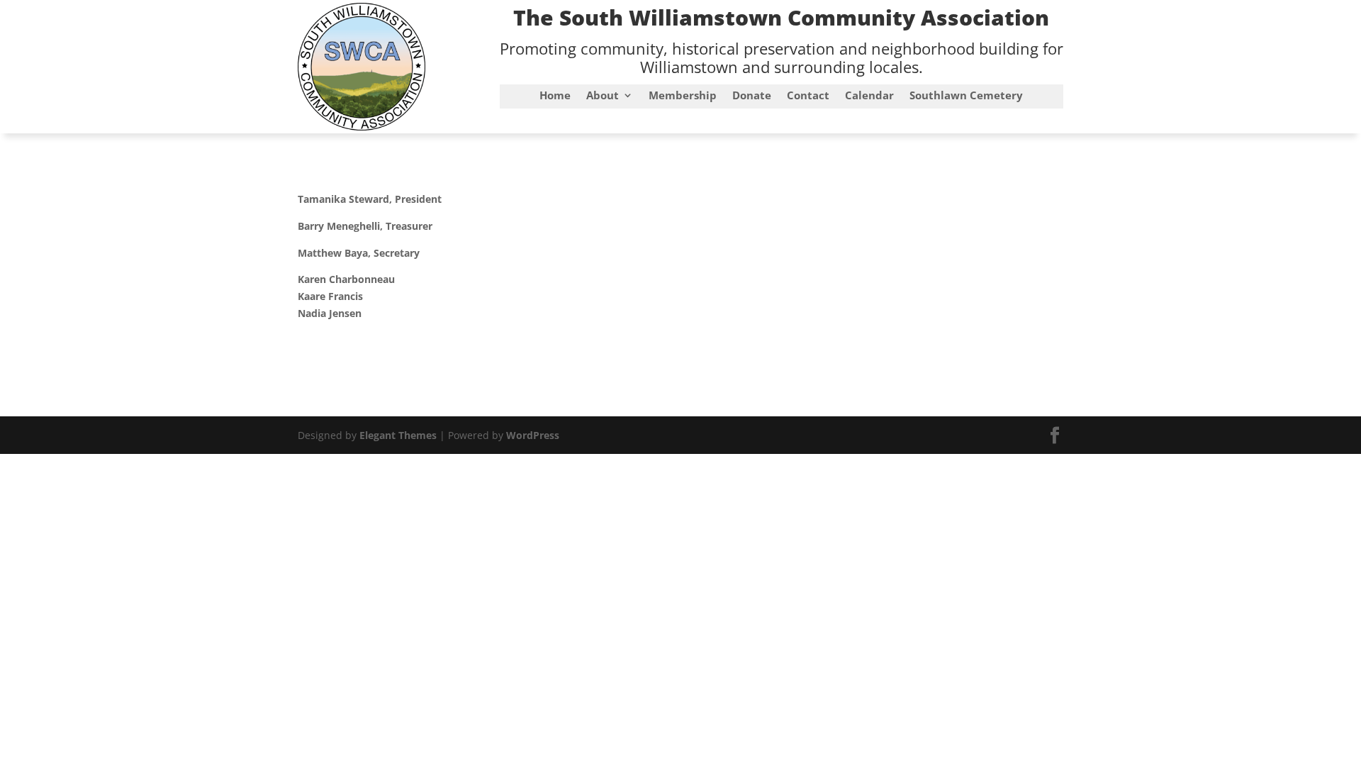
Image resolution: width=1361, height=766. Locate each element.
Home (555, 96)
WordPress (532, 435)
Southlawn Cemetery (966, 96)
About (602, 96)
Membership (683, 96)
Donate (751, 96)
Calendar (869, 96)
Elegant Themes (398, 435)
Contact (808, 96)
